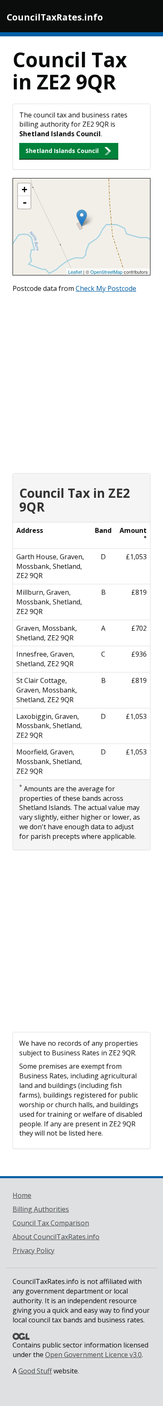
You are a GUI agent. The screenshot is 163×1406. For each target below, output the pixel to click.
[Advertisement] (81, 381)
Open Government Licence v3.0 (93, 1354)
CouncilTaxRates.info (55, 17)
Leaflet (75, 271)
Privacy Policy (33, 1250)
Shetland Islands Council (62, 151)
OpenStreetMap (106, 271)
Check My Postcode (106, 288)
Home (22, 1195)
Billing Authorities (41, 1209)
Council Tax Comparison (51, 1223)
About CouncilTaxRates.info (56, 1236)
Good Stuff (35, 1370)
